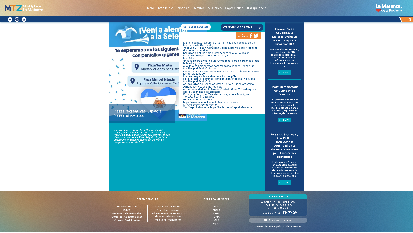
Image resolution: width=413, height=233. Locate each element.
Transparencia (256, 8)
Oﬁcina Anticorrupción (168, 220)
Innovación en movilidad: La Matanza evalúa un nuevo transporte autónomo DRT (284, 36)
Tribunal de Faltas (127, 206)
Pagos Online (234, 8)
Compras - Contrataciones (127, 217)
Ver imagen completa (195, 27)
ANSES (216, 210)
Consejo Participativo (127, 220)
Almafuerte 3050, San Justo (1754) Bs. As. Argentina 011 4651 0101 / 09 (278, 205)
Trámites (199, 8)
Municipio (215, 8)
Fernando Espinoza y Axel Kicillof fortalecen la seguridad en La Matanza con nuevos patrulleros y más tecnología (285, 145)
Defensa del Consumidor (127, 213)
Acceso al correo (280, 220)
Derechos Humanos (168, 210)
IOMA (216, 217)
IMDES (127, 210)
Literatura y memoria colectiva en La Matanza (284, 91)
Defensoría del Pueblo (168, 206)
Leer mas (284, 72)
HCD (216, 206)
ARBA (216, 220)
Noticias (183, 8)
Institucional (165, 8)
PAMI (216, 213)
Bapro (216, 223)
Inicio (150, 8)
